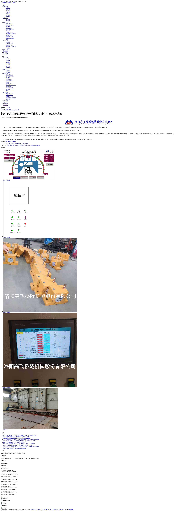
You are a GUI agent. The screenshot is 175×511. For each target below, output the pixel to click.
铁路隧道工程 (9, 42)
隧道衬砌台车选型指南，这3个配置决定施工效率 (15, 448)
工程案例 (5, 41)
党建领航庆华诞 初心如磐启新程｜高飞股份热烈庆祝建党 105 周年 (19, 441)
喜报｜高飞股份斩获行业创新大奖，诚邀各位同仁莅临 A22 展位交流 (19, 435)
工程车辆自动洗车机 (11, 33)
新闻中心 (5, 18)
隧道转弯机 (8, 35)
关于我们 (5, 6)
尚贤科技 (71, 509)
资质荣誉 (5, 51)
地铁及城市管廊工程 (11, 46)
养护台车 (8, 31)
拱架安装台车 (9, 32)
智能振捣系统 (6, 237)
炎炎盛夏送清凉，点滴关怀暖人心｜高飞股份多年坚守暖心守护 (18, 445)
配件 (7, 39)
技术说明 (8, 13)
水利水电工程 (9, 45)
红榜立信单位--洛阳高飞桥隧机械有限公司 (18, 143)
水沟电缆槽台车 (10, 29)
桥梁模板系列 (9, 36)
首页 (4, 5)
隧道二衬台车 (9, 23)
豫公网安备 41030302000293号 (51, 509)
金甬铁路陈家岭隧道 (11, 141)
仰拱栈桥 (8, 26)
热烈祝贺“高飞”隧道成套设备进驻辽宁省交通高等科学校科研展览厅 (24, 145)
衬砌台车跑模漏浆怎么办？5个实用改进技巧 (14, 442)
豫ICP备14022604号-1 (36, 509)
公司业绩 (5, 49)
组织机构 (8, 10)
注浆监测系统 (6, 180)
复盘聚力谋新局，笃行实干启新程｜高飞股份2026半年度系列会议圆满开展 (21, 439)
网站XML (61, 509)
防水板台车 (8, 28)
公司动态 (8, 19)
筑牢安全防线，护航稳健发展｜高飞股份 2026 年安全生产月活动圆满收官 (21, 446)
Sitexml (8, 107)
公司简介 (8, 8)
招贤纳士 (5, 52)
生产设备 (8, 15)
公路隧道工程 (9, 43)
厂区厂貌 (8, 12)
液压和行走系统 (10, 38)
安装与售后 (8, 16)
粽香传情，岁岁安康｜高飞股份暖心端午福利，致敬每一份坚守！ (19, 443)
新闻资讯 (8, 20)
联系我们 (5, 53)
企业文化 (8, 9)
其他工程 (8, 48)
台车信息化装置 (10, 25)
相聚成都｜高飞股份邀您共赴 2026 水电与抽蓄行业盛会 (16, 438)
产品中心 (5, 22)
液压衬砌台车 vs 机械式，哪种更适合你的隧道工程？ (16, 436)
